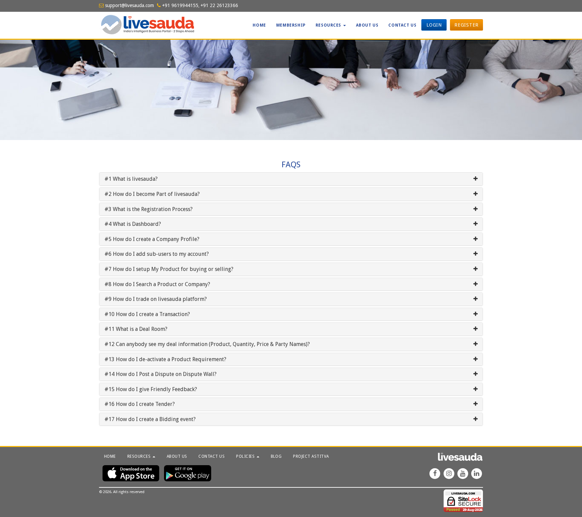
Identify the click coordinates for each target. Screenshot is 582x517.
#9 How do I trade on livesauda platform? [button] (155, 299)
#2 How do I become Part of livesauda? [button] (152, 194)
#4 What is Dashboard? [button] (132, 224)
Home (259, 25)
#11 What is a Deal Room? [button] (135, 329)
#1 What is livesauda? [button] (131, 179)
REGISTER (466, 25)
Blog (276, 456)
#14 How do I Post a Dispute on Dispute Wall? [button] (160, 374)
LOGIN (434, 25)
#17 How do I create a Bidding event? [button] (150, 419)
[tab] (291, 179)
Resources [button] (329, 25)
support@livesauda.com (129, 5)
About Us (367, 25)
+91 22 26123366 (219, 5)
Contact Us (402, 25)
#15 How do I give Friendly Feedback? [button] (150, 389)
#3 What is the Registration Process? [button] (148, 209)
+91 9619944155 (179, 5)
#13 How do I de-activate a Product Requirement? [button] (165, 359)
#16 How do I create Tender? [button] (139, 404)
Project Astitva (311, 456)
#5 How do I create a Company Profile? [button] (151, 239)
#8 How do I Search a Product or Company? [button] (157, 284)
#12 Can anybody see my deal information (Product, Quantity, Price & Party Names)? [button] (207, 344)
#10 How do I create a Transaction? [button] (147, 314)
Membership (290, 25)
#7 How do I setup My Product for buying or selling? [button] (168, 269)
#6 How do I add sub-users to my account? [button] (156, 254)
